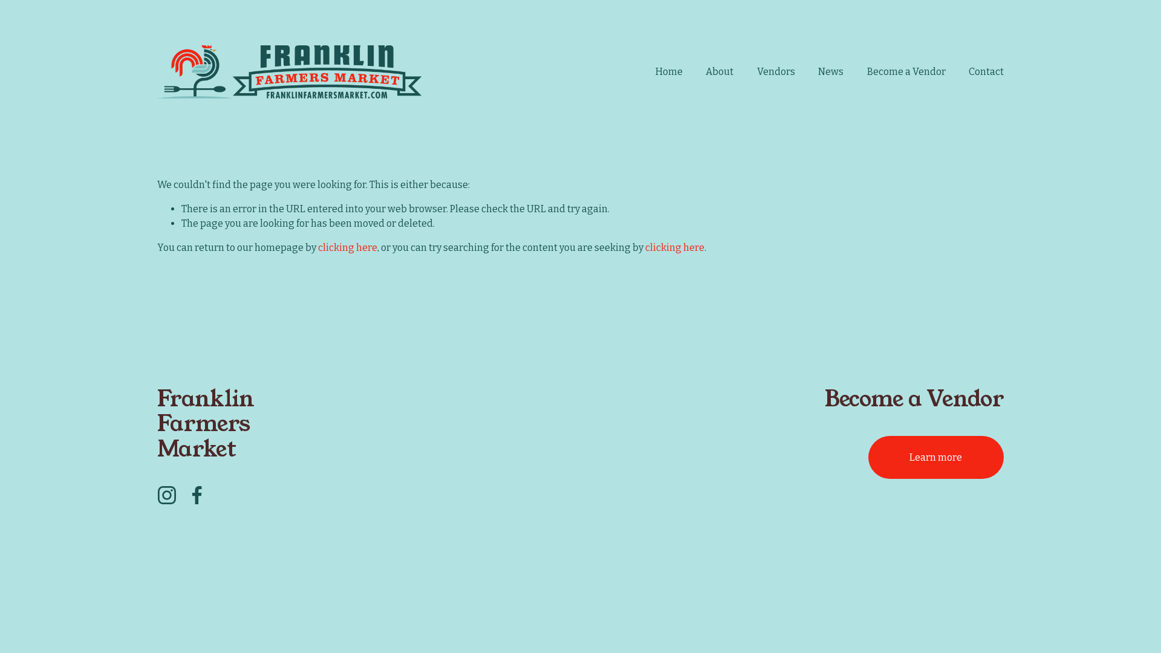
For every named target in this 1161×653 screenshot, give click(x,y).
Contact (986, 71)
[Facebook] (197, 495)
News (831, 71)
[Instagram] (167, 495)
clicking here (347, 247)
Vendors (776, 71)
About (719, 71)
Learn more (935, 457)
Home (669, 71)
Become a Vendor (906, 71)
